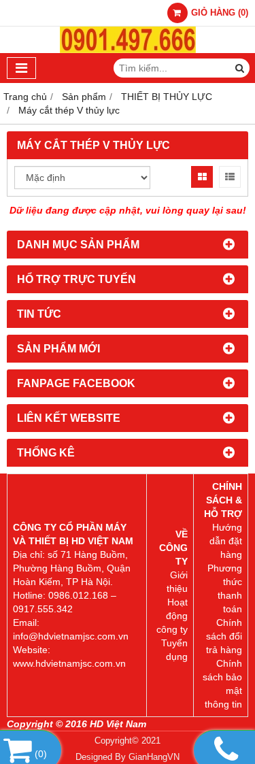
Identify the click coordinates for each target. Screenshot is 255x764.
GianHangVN (154, 757)
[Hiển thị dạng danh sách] (230, 177)
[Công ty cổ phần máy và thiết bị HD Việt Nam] (128, 49)
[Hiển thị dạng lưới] (202, 177)
